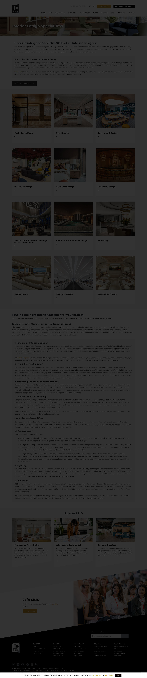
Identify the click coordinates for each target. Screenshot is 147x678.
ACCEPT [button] (118, 675)
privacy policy (108, 675)
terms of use (97, 675)
